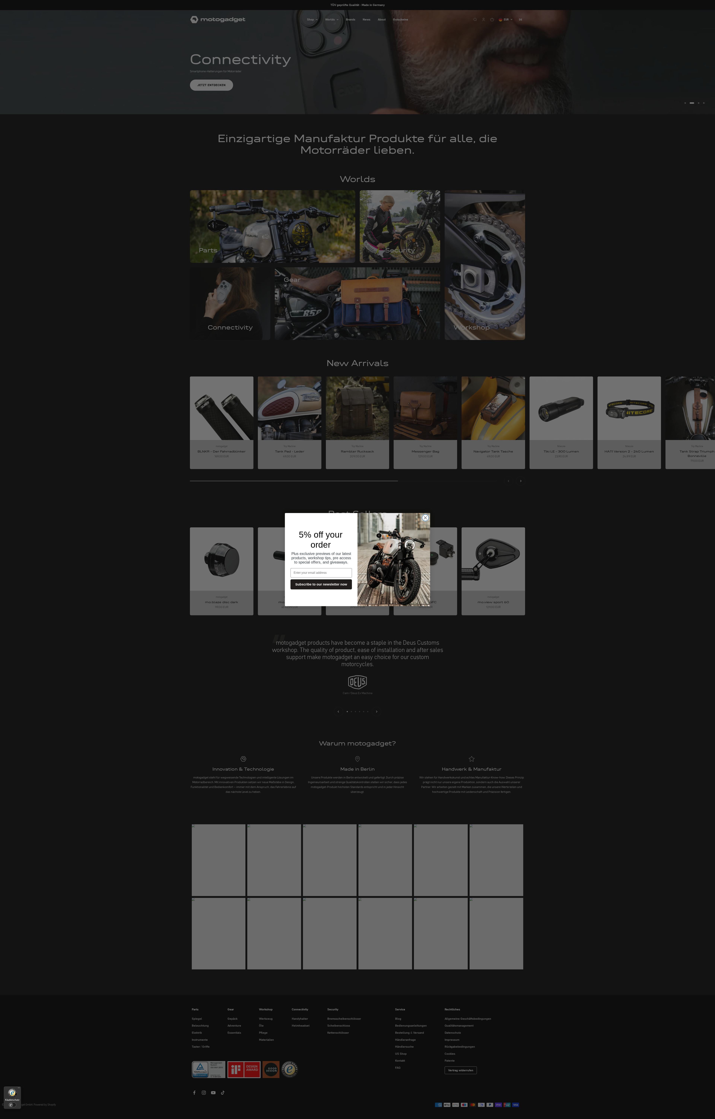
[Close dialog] (425, 518)
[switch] (12, 1105)
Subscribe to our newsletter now (321, 584)
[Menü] (19, 1088)
